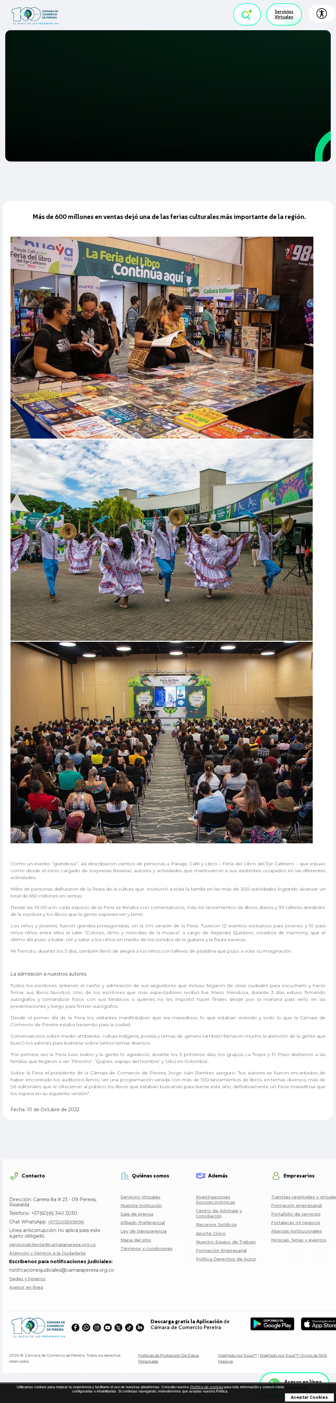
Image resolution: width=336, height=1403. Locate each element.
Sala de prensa (136, 1214)
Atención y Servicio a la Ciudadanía (47, 1253)
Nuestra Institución (141, 1205)
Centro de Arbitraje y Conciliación (219, 1213)
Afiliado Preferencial (142, 1222)
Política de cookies (206, 1387)
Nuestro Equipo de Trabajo (226, 1241)
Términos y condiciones (146, 1248)
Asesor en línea (26, 1287)
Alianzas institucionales (296, 1231)
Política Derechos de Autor (226, 1259)
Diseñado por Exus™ (237, 1355)
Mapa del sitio (135, 1239)
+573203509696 (66, 1221)
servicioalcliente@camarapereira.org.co (52, 1244)
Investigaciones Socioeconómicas (215, 1199)
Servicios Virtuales (284, 14)
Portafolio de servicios (296, 1214)
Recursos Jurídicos (216, 1224)
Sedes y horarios (27, 1278)
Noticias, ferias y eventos (298, 1239)
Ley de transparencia (143, 1231)
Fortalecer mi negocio (295, 1222)
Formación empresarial (296, 1205)
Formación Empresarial (221, 1250)
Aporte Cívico (211, 1233)
